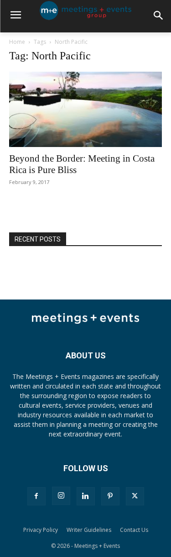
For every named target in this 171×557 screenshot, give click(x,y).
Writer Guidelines (89, 530)
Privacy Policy (40, 530)
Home (17, 42)
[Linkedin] (86, 496)
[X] (135, 496)
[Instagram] (61, 496)
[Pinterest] (110, 496)
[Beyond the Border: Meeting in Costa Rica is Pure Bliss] (85, 109)
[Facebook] (36, 496)
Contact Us (134, 530)
